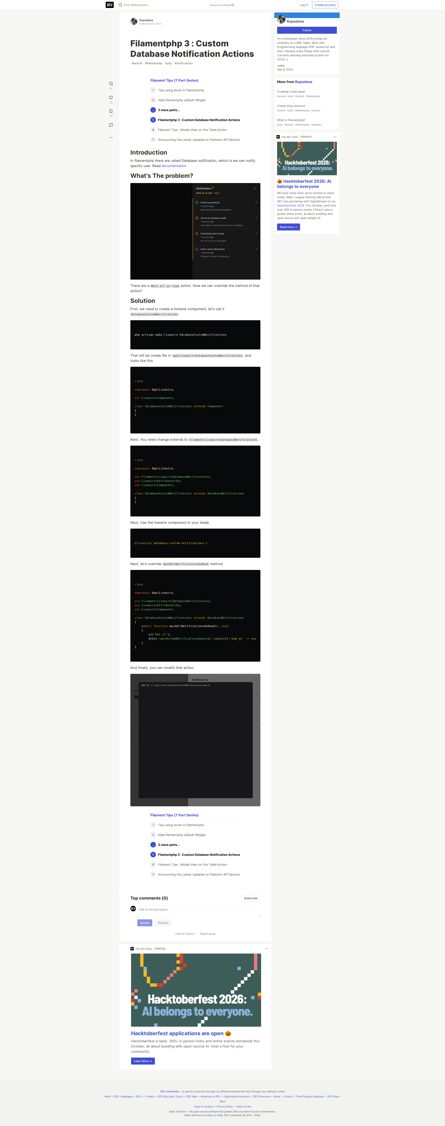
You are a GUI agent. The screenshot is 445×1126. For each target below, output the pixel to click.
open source (201, 1111)
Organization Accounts (237, 1096)
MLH (222, 1101)
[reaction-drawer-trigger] (110, 85)
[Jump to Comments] (110, 99)
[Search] (120, 5)
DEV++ (139, 1096)
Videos (151, 1096)
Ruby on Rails (215, 1115)
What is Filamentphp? (299, 122)
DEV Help (192, 1096)
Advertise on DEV (210, 1096)
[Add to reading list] (110, 112)
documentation (174, 166)
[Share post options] (110, 137)
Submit (144, 923)
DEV (235, 1111)
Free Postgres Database (310, 1096)
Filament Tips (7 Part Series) (174, 80)
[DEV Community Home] (109, 4)
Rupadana (146, 20)
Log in (304, 5)
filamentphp (153, 63)
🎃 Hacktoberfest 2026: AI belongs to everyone (304, 184)
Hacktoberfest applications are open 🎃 (181, 1033)
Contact (288, 1096)
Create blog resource (298, 108)
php (168, 63)
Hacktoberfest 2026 (290, 205)
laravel (137, 63)
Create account (325, 5)
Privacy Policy (225, 1106)
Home (107, 1096)
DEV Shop (333, 1096)
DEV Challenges (123, 1096)
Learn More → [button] (143, 1061)
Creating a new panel (298, 94)
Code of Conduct (185, 933)
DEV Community (169, 1091)
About (277, 1096)
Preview (163, 923)
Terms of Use (243, 1106)
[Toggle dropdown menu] (266, 948)
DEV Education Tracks (170, 1096)
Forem (182, 1111)
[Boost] (110, 125)
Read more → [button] (288, 227)
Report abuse (208, 933)
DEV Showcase (261, 1096)
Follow (307, 30)
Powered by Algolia (220, 5)
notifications (184, 63)
